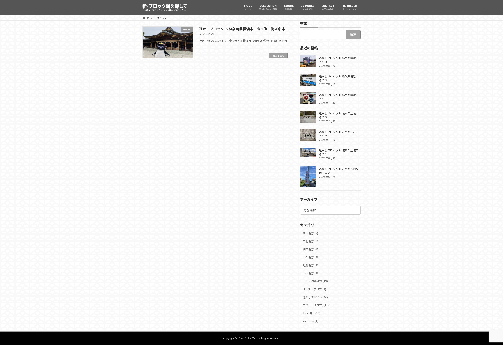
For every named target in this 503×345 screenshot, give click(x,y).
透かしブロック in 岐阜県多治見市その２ (339, 170)
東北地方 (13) (311, 241)
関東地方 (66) (311, 249)
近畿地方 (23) (311, 265)
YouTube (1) (310, 321)
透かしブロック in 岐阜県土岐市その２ (339, 133)
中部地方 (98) (311, 257)
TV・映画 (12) (311, 313)
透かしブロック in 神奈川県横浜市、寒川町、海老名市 (242, 28)
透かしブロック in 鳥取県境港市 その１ (339, 97)
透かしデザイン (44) (315, 297)
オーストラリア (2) (314, 289)
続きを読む (278, 55)
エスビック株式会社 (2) (317, 305)
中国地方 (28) (311, 273)
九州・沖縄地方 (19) (315, 281)
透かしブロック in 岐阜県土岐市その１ (339, 152)
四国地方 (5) (310, 233)
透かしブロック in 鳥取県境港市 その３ (339, 60)
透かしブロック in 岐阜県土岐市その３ (339, 115)
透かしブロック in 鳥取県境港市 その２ (339, 78)
